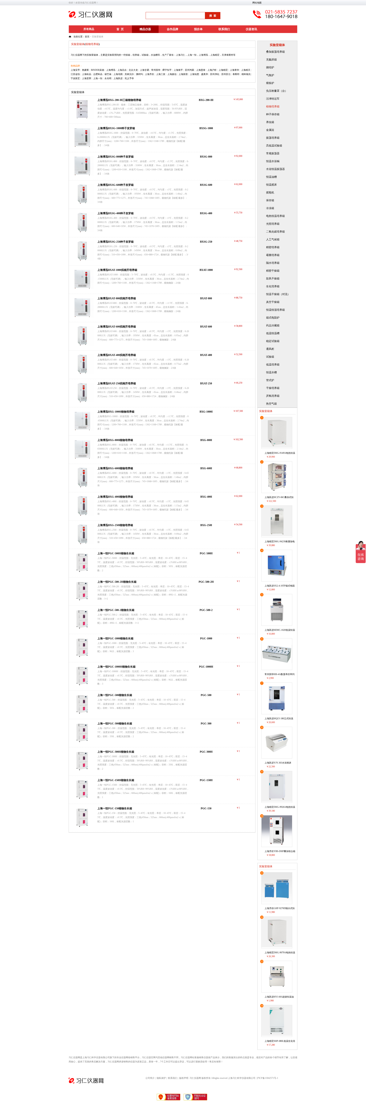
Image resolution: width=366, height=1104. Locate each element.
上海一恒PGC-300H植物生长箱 (115, 751)
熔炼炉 (270, 83)
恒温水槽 (271, 372)
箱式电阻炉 (272, 317)
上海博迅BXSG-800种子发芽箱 (115, 156)
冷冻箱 (270, 208)
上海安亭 (75, 70)
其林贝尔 (129, 74)
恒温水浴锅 (272, 161)
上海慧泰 (200, 70)
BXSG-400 (206, 213)
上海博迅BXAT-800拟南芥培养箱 (116, 298)
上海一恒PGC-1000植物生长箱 (115, 638)
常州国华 (155, 70)
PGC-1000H (206, 666)
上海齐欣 (149, 74)
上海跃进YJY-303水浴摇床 (278, 762)
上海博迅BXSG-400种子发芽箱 (115, 213)
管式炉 (270, 380)
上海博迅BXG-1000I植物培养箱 (115, 411)
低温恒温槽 (272, 333)
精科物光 (246, 74)
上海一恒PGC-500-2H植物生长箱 (116, 581)
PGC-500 (206, 695)
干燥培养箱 (272, 388)
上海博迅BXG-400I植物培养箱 (115, 496)
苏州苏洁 (225, 74)
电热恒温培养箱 (275, 216)
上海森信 (172, 74)
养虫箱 (270, 122)
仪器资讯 (251, 29)
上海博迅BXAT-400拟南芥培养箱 (116, 355)
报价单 (198, 29)
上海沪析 (212, 70)
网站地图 (257, 2)
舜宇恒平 (167, 70)
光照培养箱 (272, 223)
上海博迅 (110, 70)
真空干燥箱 (272, 302)
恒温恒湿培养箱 (275, 309)
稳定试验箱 (272, 341)
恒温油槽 (271, 176)
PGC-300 (206, 723)
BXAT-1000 (206, 270)
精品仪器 (145, 29)
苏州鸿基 (189, 70)
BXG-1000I (206, 411)
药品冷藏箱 (272, 325)
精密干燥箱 (272, 270)
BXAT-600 (206, 326)
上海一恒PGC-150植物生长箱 (114, 808)
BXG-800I (206, 440)
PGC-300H (206, 751)
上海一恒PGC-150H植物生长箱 (115, 780)
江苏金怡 (75, 74)
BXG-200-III (206, 100)
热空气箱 (271, 403)
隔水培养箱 (272, 263)
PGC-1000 (206, 638)
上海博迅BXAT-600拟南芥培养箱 (116, 326)
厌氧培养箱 (272, 395)
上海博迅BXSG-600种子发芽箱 (115, 184)
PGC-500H (206, 553)
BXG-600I (206, 468)
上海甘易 (144, 70)
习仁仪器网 (195, 1078)
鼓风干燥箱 (272, 278)
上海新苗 (183, 74)
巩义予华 (129, 78)
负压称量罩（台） (276, 90)
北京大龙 (133, 70)
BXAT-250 (206, 383)
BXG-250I (206, 525)
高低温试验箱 (274, 145)
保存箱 (270, 200)
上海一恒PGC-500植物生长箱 (114, 695)
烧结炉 (270, 67)
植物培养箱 (272, 106)
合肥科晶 (97, 74)
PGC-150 (206, 808)
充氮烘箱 (271, 59)
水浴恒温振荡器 (275, 169)
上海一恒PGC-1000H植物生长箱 (116, 666)
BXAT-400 (206, 355)
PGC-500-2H (206, 581)
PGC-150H (206, 780)
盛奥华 (204, 74)
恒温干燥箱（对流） (278, 294)
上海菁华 (234, 70)
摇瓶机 (270, 192)
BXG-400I (206, 496)
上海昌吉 (122, 70)
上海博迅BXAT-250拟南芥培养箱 (116, 383)
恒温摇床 (271, 184)
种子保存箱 (272, 114)
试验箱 (270, 356)
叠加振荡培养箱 (275, 51)
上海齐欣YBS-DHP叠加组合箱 (280, 851)
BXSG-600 (206, 184)
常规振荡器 (272, 153)
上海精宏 (223, 70)
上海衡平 (178, 70)
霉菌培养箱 (272, 255)
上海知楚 (194, 74)
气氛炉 (270, 75)
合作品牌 (172, 29)
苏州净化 (214, 74)
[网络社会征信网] (195, 1100)
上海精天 (245, 70)
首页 (87, 36)
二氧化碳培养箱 (275, 231)
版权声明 (183, 1078)
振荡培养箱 (272, 137)
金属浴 (270, 130)
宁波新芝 (75, 78)
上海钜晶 (86, 74)
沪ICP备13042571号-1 (267, 1078)
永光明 (107, 78)
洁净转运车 (272, 98)
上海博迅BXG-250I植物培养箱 (115, 525)
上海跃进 (118, 78)
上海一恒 (97, 78)
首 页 (120, 29)
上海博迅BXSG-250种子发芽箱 (115, 241)
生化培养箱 (272, 286)
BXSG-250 (206, 241)
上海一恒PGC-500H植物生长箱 (115, 553)
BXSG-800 (206, 156)
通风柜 (270, 349)
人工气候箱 (272, 239)
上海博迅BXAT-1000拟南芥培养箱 (117, 270)
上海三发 (160, 74)
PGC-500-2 (206, 610)
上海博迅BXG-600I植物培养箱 (115, 468)
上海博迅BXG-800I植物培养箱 (115, 440)
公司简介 (150, 1078)
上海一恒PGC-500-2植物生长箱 (115, 610)
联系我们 (224, 29)
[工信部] (168, 1100)
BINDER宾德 (97, 70)
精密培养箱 (272, 247)
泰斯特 (236, 74)
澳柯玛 (139, 74)
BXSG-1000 (206, 128)
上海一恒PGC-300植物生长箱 (114, 723)
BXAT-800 (206, 298)
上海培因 (118, 74)
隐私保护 (161, 1078)
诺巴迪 (107, 74)
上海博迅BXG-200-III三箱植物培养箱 (119, 100)
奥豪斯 (85, 70)
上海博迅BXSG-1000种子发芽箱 (116, 128)
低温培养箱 (272, 364)
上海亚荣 (86, 78)
